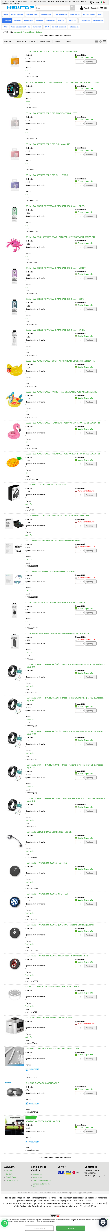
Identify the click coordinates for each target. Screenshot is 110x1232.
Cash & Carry (11, 1177)
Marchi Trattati (32, 14)
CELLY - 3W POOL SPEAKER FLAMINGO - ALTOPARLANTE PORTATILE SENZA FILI (62, 422)
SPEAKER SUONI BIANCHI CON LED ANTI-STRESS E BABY (52, 986)
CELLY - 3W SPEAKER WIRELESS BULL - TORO (46, 175)
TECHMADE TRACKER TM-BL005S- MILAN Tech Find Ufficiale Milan (56, 955)
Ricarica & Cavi (89, 14)
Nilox (27, 101)
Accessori (7, 21)
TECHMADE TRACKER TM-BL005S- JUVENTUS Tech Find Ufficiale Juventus (59, 924)
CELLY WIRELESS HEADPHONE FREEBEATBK (45, 484)
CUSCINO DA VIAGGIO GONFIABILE (42, 1083)
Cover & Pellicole (60, 14)
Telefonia (17, 21)
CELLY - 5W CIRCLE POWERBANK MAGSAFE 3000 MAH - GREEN (55, 206)
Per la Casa (50, 21)
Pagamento (37, 1174)
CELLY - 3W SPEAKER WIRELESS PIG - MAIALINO (47, 144)
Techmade (29, 686)
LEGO (47, 27)
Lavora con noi (12, 1180)
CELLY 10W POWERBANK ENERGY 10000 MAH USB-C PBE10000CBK (57, 633)
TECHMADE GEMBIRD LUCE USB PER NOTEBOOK (48, 832)
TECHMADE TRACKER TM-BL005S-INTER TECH (47, 893)
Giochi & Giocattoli (59, 27)
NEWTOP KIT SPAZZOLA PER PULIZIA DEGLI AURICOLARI (52, 1048)
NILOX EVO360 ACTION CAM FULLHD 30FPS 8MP (48, 1017)
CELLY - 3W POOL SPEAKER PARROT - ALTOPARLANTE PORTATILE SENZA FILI (61, 392)
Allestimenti (98, 21)
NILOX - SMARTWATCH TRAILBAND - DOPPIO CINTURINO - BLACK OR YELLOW (62, 82)
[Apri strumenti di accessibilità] (103, 1222)
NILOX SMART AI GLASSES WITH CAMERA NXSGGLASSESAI (53, 540)
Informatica (28, 21)
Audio (100, 14)
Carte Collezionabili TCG (20, 27)
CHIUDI (108, 1219)
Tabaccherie (74, 27)
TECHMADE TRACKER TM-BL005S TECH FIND (46, 863)
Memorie (39, 21)
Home (5, 14)
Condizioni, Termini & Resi (41, 1185)
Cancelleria (72, 21)
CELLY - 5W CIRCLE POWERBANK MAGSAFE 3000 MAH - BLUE (54, 299)
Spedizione (37, 1177)
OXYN (5, 27)
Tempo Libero (85, 21)
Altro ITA (28, 504)
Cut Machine (46, 14)
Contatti (9, 1174)
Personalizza (39, 1228)
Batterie (61, 21)
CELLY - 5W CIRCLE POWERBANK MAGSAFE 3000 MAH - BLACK (55, 602)
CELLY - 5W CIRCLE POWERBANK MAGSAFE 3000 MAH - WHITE (55, 330)
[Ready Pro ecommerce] (55, 1216)
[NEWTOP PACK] (32, 1071)
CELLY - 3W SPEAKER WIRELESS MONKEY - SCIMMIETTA (51, 51)
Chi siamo (9, 1171)
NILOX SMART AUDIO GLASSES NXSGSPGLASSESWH (50, 571)
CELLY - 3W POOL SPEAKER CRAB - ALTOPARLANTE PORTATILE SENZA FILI (60, 237)
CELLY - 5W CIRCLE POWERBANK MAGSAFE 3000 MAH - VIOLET (55, 268)
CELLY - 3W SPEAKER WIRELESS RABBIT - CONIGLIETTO (51, 113)
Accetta (71, 1228)
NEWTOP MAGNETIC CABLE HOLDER (42, 1121)
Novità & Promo (17, 14)
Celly (27, 70)
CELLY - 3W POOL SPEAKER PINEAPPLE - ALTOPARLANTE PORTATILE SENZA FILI (62, 453)
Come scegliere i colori (42, 1181)
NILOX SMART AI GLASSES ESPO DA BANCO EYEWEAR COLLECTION (57, 515)
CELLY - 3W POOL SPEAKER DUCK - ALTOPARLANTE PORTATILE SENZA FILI (60, 361)
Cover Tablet (75, 14)
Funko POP (37, 27)
